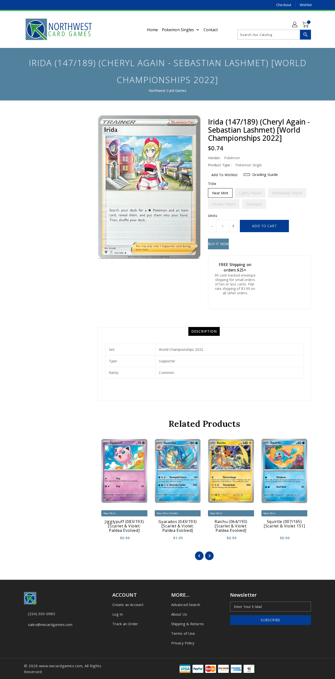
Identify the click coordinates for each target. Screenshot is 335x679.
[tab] (204, 331)
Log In (117, 614)
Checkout (283, 4)
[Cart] (306, 25)
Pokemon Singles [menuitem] (178, 29)
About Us (179, 614)
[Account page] (295, 25)
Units (212, 215)
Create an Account (127, 604)
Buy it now (218, 243)
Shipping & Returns (187, 623)
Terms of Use (183, 633)
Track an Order (125, 623)
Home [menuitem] (152, 29)
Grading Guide (265, 174)
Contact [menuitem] (211, 29)
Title (212, 183)
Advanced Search (185, 604)
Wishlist (306, 4)
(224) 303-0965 (41, 613)
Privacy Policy (182, 642)
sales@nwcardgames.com (50, 624)
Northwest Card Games (168, 90)
